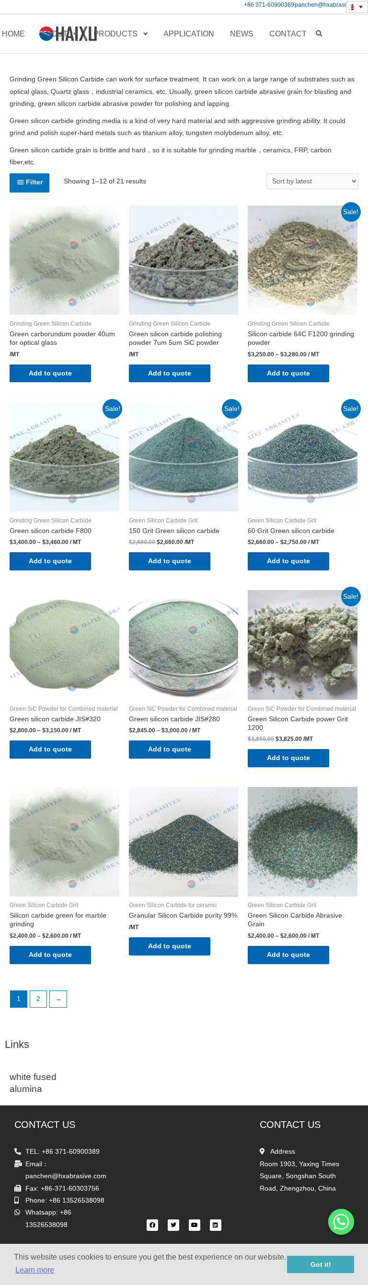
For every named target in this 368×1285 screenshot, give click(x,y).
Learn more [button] (34, 1270)
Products (115, 34)
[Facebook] (152, 1225)
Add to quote (50, 373)
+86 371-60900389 (269, 4)
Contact (288, 34)
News (241, 34)
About (54, 34)
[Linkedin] (215, 1225)
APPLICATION (188, 34)
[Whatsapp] (341, 1222)
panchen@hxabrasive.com (330, 4)
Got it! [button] (320, 1264)
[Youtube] (194, 1225)
